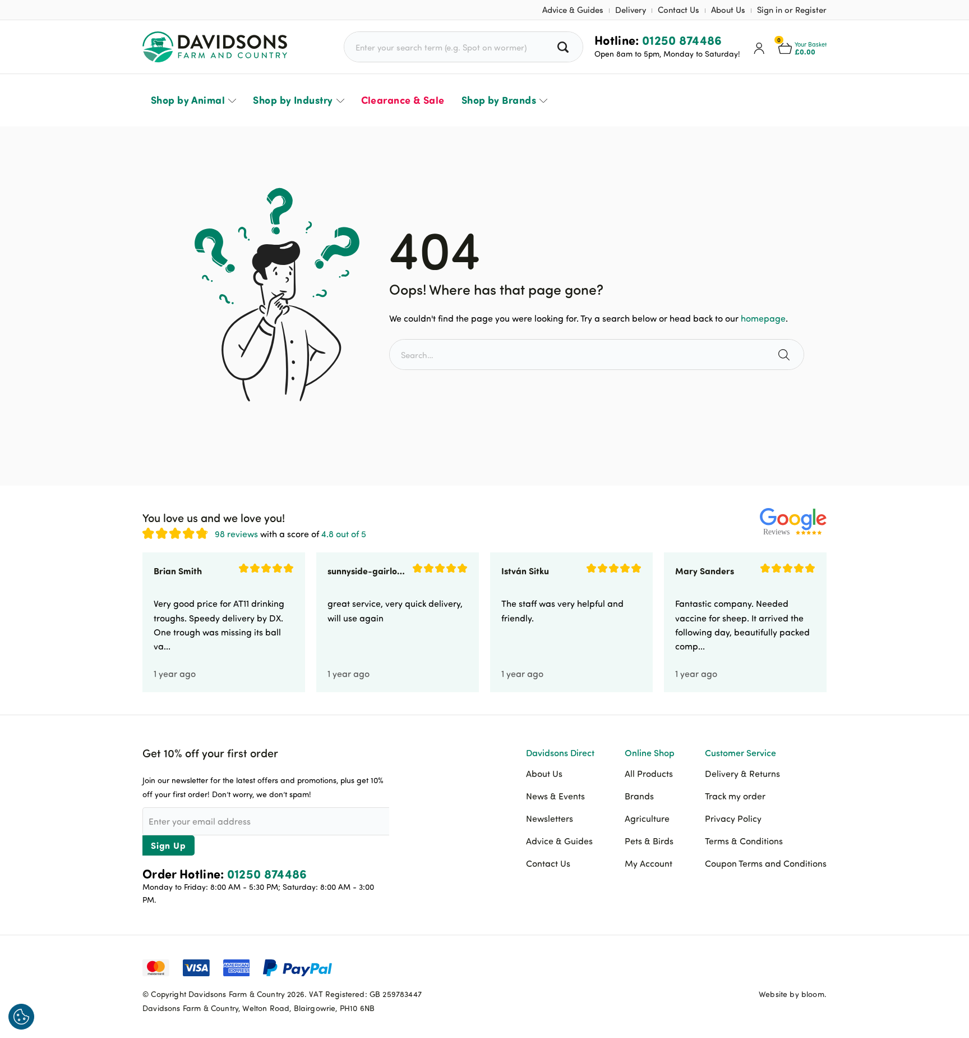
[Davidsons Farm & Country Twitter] (790, 966)
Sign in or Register (792, 9)
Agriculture (647, 818)
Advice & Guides (572, 9)
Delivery (630, 9)
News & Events (555, 796)
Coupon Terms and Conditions (766, 863)
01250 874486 (682, 39)
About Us (728, 9)
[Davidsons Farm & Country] (214, 46)
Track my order (735, 796)
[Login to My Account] (759, 47)
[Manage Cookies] (21, 1017)
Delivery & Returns (742, 773)
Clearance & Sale (403, 100)
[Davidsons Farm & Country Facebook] (762, 966)
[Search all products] (564, 47)
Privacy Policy (733, 818)
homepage (763, 318)
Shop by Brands (499, 100)
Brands (639, 796)
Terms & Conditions (744, 841)
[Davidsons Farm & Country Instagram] (818, 966)
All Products (649, 773)
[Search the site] (785, 354)
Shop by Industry (293, 100)
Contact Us (678, 9)
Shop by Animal (188, 100)
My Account (648, 863)
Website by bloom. (793, 994)
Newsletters (549, 818)
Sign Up (168, 845)
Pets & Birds (649, 841)
